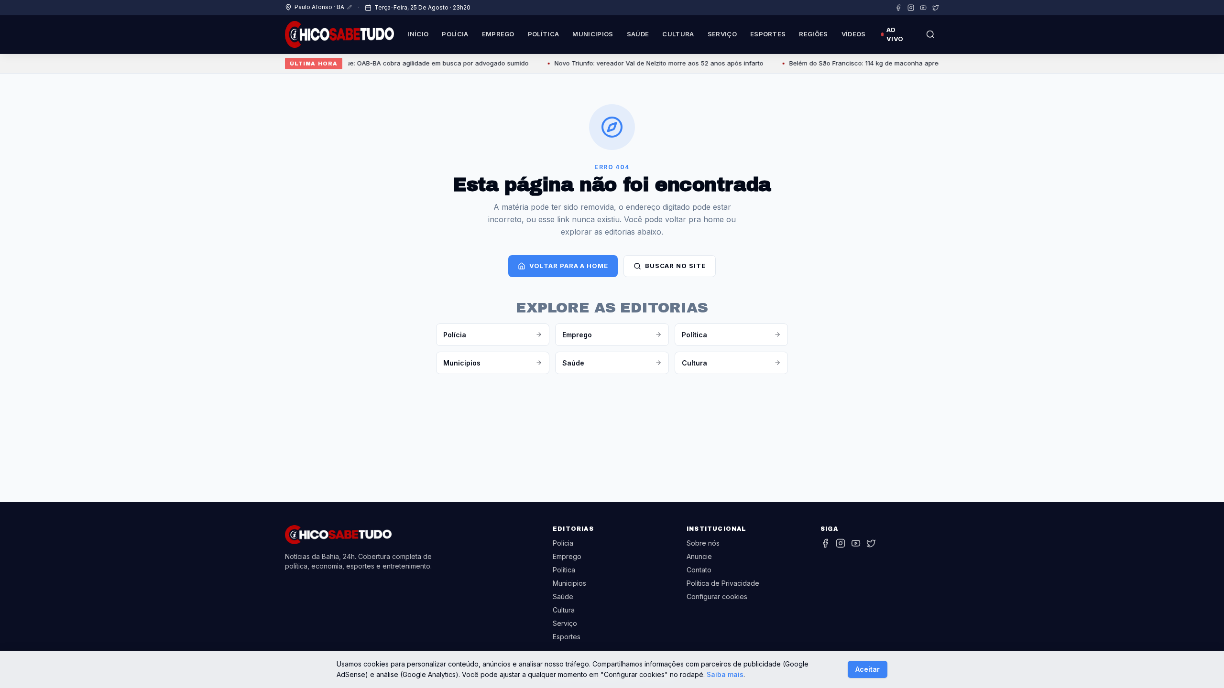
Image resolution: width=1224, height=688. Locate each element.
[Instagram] (910, 7)
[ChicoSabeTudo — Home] (339, 34)
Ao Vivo (894, 34)
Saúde (638, 34)
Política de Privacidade (723, 583)
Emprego (498, 34)
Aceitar (867, 669)
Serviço (722, 34)
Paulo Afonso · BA (319, 7)
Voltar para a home (568, 265)
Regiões (813, 34)
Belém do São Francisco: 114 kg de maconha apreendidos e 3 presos (879, 63)
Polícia (455, 34)
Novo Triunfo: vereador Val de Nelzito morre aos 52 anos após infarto (645, 63)
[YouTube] (923, 7)
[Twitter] (935, 7)
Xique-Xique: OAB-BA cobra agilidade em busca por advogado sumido (409, 63)
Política (543, 34)
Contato (699, 570)
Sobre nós (703, 543)
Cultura (678, 34)
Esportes (768, 34)
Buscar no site (675, 265)
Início (417, 34)
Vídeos (854, 34)
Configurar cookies (717, 596)
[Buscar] (930, 34)
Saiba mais (725, 674)
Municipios (592, 34)
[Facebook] (898, 7)
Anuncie (699, 556)
